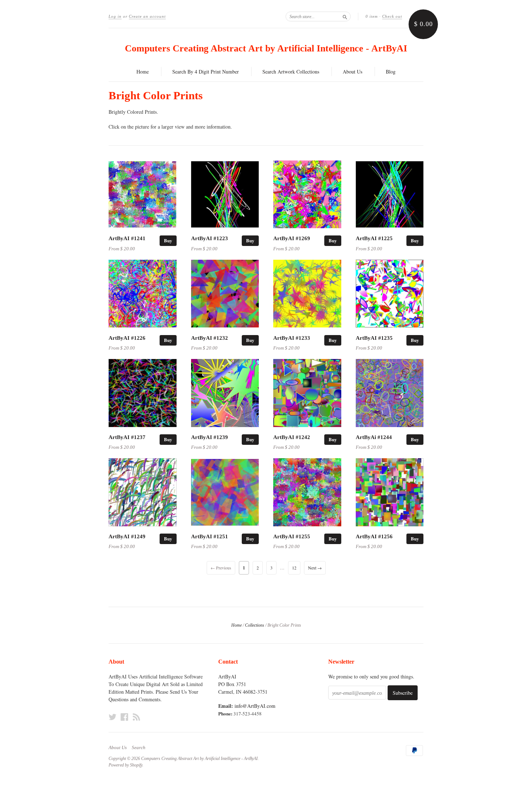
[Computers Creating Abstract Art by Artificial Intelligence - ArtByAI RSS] (136, 717)
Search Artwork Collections (290, 71)
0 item (372, 16)
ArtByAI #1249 (127, 536)
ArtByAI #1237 (127, 437)
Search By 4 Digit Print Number (205, 71)
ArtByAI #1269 (291, 238)
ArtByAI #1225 (374, 238)
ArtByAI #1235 (374, 338)
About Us (352, 71)
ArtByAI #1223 (209, 238)
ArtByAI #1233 (291, 338)
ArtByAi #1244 (374, 437)
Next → (315, 568)
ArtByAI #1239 (209, 437)
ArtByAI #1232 (209, 338)
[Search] (345, 16)
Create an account (147, 16)
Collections (254, 625)
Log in (115, 16)
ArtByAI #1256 (374, 536)
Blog (391, 71)
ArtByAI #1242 (291, 437)
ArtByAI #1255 (291, 536)
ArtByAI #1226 (127, 338)
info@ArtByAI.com (255, 705)
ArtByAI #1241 (127, 238)
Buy (168, 240)
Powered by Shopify (125, 765)
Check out (392, 16)
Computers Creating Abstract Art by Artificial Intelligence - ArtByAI (266, 48)
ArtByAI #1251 (209, 536)
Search (138, 747)
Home (142, 71)
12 (294, 568)
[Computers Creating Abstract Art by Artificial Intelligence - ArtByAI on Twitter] (113, 717)
